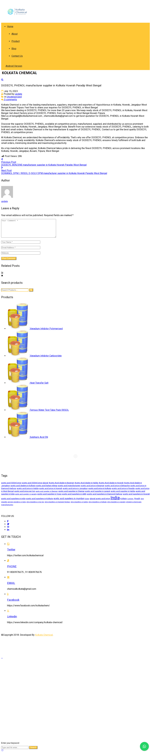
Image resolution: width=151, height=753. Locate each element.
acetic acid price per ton (24, 491)
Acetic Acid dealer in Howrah (111, 483)
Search (33, 747)
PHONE (12, 566)
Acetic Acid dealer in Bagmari (61, 483)
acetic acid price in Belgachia (117, 485)
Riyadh (137, 498)
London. (130, 499)
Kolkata (123, 498)
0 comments (10, 99)
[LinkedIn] (8, 529)
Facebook (13, 599)
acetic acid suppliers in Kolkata (39, 498)
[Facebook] (7, 521)
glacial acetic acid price (100, 498)
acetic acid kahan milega (46, 485)
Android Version (14, 66)
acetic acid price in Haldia (28, 488)
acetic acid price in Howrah (50, 488)
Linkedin (12, 616)
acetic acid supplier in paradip (26, 494)
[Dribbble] (8, 526)
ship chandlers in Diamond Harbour (57, 502)
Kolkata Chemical (44, 634)
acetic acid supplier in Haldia (123, 491)
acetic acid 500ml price (11, 483)
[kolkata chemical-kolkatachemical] (19, 19)
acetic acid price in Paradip (123, 488)
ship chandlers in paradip (116, 502)
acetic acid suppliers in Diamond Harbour (104, 494)
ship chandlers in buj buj (35, 502)
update (18, 94)
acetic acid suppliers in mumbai (69, 498)
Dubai (86, 499)
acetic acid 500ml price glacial (35, 483)
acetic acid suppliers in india (13, 498)
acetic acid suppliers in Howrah (136, 494)
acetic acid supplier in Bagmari (47, 491)
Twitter (11, 549)
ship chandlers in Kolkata (97, 502)
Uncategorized (14, 96)
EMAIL (11, 583)
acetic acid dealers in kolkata (23, 485)
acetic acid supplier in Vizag (49, 494)
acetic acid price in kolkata (99, 488)
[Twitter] (8, 524)
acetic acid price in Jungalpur (75, 488)
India (115, 497)
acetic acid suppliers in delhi (74, 494)
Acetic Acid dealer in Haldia (86, 483)
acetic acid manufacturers (69, 485)
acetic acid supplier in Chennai (71, 491)
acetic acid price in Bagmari (92, 485)
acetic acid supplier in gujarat (97, 491)
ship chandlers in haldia (79, 502)
